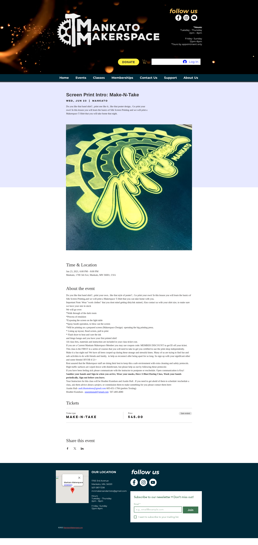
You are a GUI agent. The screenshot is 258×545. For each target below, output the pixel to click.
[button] (144, 62)
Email (137, 504)
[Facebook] (178, 18)
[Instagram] (186, 18)
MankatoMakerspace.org (73, 527)
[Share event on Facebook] (67, 448)
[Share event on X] (74, 448)
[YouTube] (194, 18)
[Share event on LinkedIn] (82, 448)
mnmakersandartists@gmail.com (109, 491)
